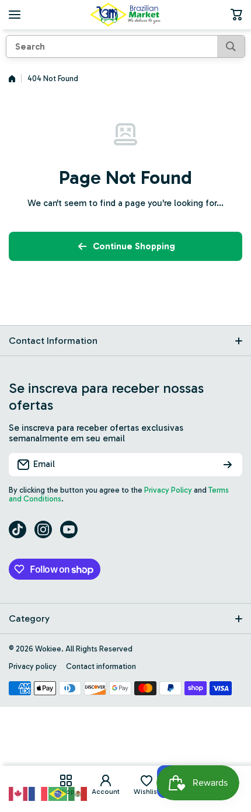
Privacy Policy (168, 490)
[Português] (58, 792)
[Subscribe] (227, 464)
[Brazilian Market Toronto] (125, 14)
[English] (19, 792)
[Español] (78, 792)
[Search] (231, 46)
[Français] (38, 792)
